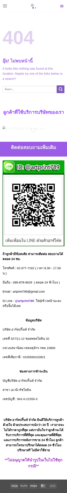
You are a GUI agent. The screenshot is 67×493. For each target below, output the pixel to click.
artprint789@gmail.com (29, 291)
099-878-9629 (22, 282)
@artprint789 (24, 301)
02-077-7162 (25, 268)
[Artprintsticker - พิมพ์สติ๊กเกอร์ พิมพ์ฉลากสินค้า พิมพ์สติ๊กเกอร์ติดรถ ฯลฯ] (33, 6)
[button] (5, 6)
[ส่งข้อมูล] (60, 89)
